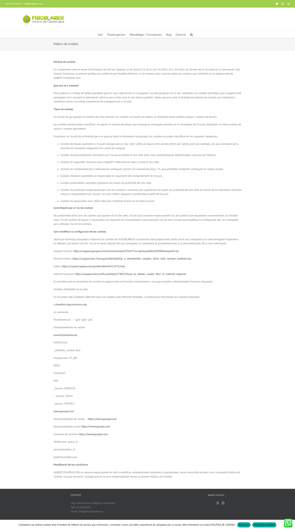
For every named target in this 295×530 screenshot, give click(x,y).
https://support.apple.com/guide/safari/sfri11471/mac (93, 266)
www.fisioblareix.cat (65, 335)
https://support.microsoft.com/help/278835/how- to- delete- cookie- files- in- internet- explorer (130, 274)
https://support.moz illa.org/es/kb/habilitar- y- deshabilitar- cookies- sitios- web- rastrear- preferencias (131, 258)
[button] (191, 34)
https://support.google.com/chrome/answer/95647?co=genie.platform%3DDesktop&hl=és (126, 251)
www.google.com (64, 411)
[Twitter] (217, 503)
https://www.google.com (102, 419)
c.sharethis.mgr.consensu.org (70, 304)
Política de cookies (264, 524)
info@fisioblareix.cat (33, 3)
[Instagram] (223, 503)
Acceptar (244, 524)
